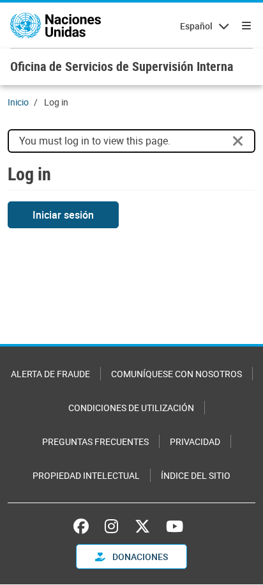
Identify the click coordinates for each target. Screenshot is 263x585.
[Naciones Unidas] (55, 25)
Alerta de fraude (50, 374)
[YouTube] (175, 526)
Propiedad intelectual (86, 475)
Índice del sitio (195, 475)
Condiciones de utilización (131, 408)
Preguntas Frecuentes (95, 441)
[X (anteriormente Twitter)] (142, 526)
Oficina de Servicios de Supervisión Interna (121, 66)
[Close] (238, 141)
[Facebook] (84, 526)
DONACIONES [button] (139, 556)
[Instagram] (111, 526)
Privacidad (195, 441)
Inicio (18, 102)
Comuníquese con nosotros (176, 374)
